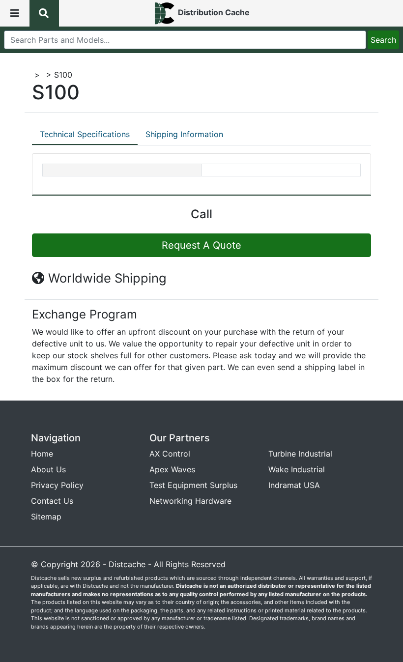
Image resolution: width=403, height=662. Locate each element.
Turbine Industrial (300, 454)
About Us (48, 469)
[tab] (85, 134)
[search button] (44, 13)
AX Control (169, 454)
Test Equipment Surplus (193, 485)
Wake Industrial (296, 469)
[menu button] (14, 13)
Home (42, 454)
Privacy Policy (57, 485)
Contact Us (52, 501)
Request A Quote (201, 245)
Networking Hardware (190, 501)
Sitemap (46, 516)
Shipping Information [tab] (184, 134)
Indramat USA (294, 485)
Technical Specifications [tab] (85, 134)
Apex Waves (172, 469)
